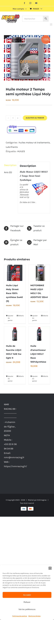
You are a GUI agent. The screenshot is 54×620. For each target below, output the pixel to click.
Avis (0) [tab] (8, 172)
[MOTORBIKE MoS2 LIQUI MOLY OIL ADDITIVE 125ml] (39, 273)
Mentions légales (34, 616)
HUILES (21, 151)
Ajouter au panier (35, 118)
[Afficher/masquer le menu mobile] (51, 24)
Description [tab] (10, 165)
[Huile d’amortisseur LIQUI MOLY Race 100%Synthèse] (39, 334)
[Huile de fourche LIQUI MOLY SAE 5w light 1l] (15, 334)
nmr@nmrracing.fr (14, 457)
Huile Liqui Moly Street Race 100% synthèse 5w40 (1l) (14, 293)
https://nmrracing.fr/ (15, 466)
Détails (21, 316)
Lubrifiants (12, 147)
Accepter (27, 595)
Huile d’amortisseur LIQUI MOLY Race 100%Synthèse (38, 354)
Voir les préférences (27, 609)
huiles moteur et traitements (34, 142)
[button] (50, 568)
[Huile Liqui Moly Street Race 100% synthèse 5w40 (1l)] (15, 273)
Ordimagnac (42, 500)
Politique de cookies (19, 616)
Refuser (27, 602)
